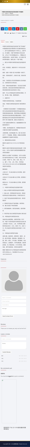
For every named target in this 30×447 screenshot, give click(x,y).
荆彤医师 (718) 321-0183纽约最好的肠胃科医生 (15, 428)
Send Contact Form (8, 316)
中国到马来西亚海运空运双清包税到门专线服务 (10, 15)
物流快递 (11, 13)
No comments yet (6, 368)
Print (25, 36)
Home (3, 13)
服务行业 (7, 13)
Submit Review (6, 352)
